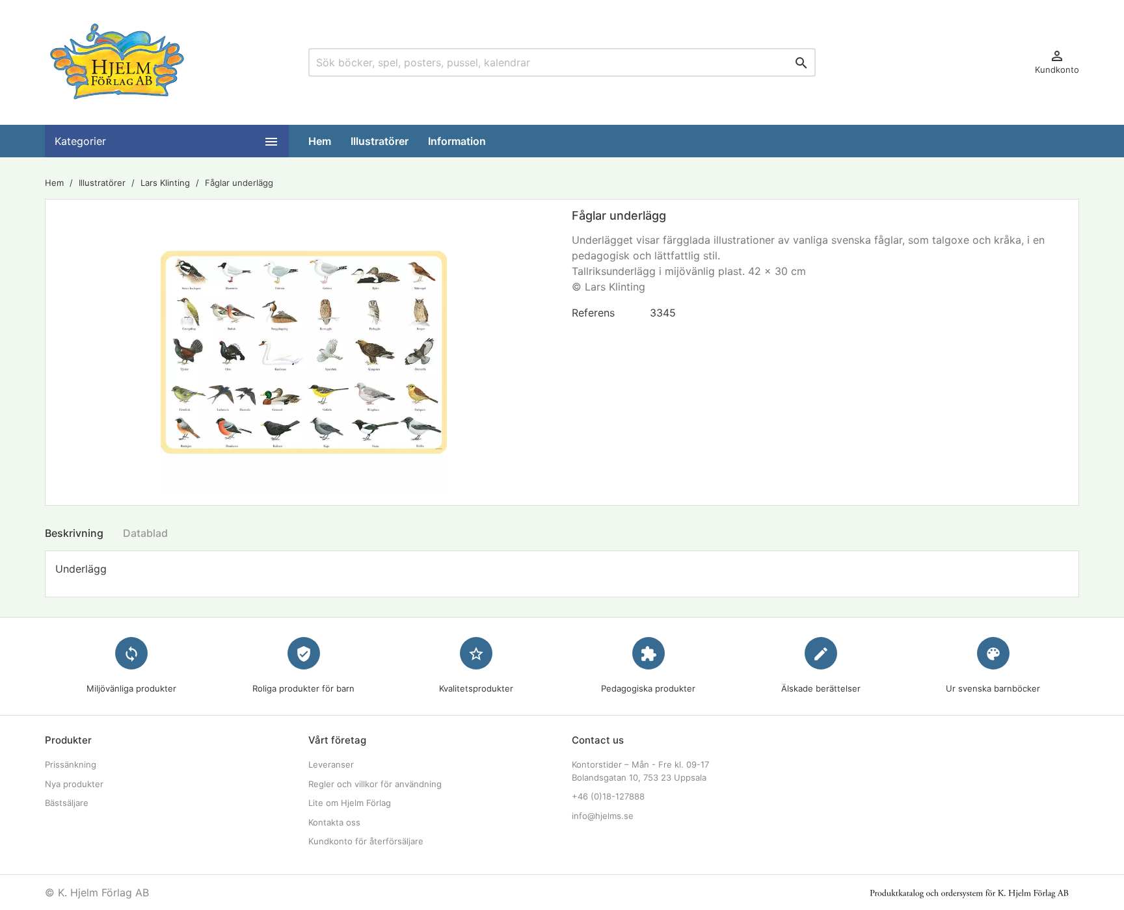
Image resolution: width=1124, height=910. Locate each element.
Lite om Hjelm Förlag (349, 803)
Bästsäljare (66, 803)
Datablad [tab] (145, 533)
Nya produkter (74, 784)
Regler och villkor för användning (375, 784)
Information (457, 141)
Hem (319, 141)
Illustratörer (379, 141)
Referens (593, 312)
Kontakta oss (334, 822)
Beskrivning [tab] (74, 533)
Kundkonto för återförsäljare (365, 841)
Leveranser (331, 764)
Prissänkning (70, 764)
